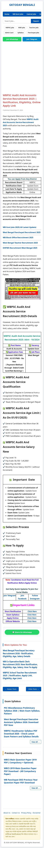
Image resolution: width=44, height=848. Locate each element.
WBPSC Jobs (10, 28)
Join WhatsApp (12, 39)
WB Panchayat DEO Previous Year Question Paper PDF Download (21, 781)
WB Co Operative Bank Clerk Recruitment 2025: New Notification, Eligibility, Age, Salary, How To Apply (20, 664)
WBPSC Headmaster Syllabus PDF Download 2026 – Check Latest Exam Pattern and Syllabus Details (21, 733)
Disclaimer (37, 813)
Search (36, 21)
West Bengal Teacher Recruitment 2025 (20, 243)
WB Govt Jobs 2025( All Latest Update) (19, 227)
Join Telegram (32, 39)
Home (7, 14)
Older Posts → (33, 689)
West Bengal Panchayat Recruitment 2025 (22, 232)
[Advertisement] (22, 69)
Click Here (32, 611)
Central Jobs (31, 14)
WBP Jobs (21, 28)
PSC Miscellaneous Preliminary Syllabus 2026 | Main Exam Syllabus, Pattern (22, 710)
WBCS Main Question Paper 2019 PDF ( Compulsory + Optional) (20, 761)
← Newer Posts (10, 689)
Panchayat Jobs (33, 33)
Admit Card (9, 33)
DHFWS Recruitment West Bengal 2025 (20, 248)
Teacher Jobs (33, 28)
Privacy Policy (26, 813)
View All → (35, 742)
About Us (6, 813)
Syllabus (21, 33)
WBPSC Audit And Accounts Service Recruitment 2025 (20, 122)
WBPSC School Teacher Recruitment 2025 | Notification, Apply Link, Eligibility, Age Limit (20, 675)
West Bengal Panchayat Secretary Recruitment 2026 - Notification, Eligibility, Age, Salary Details (19, 653)
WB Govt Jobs (18, 14)
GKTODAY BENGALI (22, 5)
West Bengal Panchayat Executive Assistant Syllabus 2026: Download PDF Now (21, 722)
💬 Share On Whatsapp (22, 632)
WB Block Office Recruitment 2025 (18, 237)
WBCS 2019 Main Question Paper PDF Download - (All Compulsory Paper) (20, 771)
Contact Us (16, 813)
